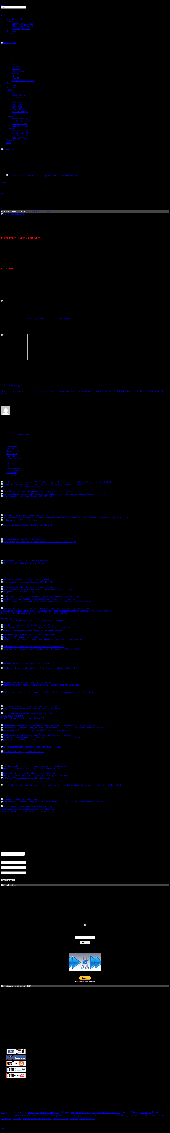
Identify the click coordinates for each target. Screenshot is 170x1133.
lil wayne (85, 1116)
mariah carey (103, 1116)
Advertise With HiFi (14, 19)
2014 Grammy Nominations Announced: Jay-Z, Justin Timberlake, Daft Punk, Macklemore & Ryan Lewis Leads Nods (81, 518)
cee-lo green (18, 391)
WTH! (14, 114)
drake (142, 1113)
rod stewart (11, 475)
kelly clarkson (105, 391)
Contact (9, 33)
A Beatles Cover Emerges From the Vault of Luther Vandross (51, 175)
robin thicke (44, 1119)
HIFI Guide (11, 88)
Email (3, 865)
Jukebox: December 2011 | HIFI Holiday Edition (38, 773)
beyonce (55, 1112)
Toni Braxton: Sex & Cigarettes (35, 580)
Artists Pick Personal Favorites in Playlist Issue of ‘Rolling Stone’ (28, 809)
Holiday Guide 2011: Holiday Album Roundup (48, 775)
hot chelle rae (81, 391)
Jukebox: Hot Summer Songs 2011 (47, 630)
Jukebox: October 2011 (27, 740)
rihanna (32, 1118)
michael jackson (140, 1115)
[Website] (6, 425)
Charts (9, 21)
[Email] (6, 423)
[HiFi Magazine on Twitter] (16, 1071)
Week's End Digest (20, 111)
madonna (96, 1116)
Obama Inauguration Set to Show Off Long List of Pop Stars (64, 608)
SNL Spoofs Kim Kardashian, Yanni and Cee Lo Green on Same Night (46, 541)
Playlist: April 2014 (35, 563)
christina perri (30, 391)
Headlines (159, 1112)
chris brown (105, 1113)
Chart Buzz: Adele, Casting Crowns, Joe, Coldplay (49, 735)
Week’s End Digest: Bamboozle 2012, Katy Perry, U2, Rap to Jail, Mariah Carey (35, 613)
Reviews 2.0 (11, 128)
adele (3, 1112)
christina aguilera (114, 1113)
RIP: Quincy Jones (31, 592)
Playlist (15, 97)
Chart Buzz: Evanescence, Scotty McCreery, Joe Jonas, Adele (54, 737)
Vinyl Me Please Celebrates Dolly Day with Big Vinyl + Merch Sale (46, 599)
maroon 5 (120, 1116)
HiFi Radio (11, 31)
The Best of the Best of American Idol (48, 646)
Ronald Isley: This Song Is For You (42, 706)
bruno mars (85, 1112)
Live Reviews (17, 121)
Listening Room (18, 95)
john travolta (93, 391)
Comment (5, 850)
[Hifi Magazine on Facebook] (16, 1059)
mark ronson (112, 1116)
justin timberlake (32, 1116)
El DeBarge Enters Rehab (12, 716)
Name (3, 860)
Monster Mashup (19, 109)
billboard (65, 1112)
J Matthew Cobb (34, 211)
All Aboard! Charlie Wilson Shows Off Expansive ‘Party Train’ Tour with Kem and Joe (65, 692)
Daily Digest (17, 104)
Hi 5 (13, 92)
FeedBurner (91, 947)
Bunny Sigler (65, 318)
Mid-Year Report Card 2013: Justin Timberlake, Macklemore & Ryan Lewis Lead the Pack (73, 482)
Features (9, 61)
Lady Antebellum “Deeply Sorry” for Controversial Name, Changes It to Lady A (61, 725)
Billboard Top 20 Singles (22, 26)
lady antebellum (123, 391)
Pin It (3, 193)
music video (157, 1116)
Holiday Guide (18, 71)
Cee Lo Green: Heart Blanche (34, 515)
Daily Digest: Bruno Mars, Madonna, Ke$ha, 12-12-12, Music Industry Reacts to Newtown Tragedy (68, 494)
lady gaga (77, 1115)
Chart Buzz (16, 102)
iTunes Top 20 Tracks (21, 28)
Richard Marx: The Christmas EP (36, 778)
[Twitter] (6, 418)
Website (4, 870)
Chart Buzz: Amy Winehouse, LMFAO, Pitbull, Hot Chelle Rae (55, 639)
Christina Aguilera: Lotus (42, 539)
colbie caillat (42, 391)
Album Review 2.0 (20, 131)
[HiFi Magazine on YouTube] (16, 1077)
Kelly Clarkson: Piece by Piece (36, 663)
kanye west (45, 1115)
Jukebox (9, 90)
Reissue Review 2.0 (20, 133)
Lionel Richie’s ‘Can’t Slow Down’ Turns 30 (41, 768)
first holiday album (35, 318)
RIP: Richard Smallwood (42, 587)
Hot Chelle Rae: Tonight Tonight (41, 635)
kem (114, 391)
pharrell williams (17, 1119)
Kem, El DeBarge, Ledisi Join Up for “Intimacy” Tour (24, 718)
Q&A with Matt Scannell (33, 751)
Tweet (3, 182)
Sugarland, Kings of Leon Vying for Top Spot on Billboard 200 (27, 811)
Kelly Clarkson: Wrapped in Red (37, 682)
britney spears (75, 1113)
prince (25, 1119)
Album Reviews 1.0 (20, 119)
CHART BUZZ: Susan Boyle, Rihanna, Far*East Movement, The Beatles (32, 620)
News (8, 100)
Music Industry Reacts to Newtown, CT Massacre (51, 491)
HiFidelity (16, 68)
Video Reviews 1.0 (20, 126)
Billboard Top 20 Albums (22, 24)
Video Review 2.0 (19, 138)
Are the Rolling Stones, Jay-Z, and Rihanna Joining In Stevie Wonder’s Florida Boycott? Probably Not (79, 785)
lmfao (91, 1116)
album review (16, 1112)
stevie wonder (64, 1119)
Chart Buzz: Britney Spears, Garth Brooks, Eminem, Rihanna (54, 668)
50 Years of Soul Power (29, 520)
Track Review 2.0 (19, 135)
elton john (148, 1113)
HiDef (9, 83)
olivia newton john (139, 391)
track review (85, 1118)
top (2, 1128)
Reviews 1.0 (11, 116)
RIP (13, 76)
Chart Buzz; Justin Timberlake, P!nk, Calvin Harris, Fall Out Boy (56, 484)
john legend (10, 1116)
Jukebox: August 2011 (27, 637)
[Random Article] (8, 149)
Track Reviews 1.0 (19, 123)
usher (93, 1119)
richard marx (153, 391)
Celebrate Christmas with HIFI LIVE (36, 496)
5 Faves (15, 64)
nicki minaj (6, 1118)
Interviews (16, 73)
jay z (3, 1116)
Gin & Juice (17, 107)
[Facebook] (6, 421)
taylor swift (74, 1119)
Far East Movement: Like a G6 (14, 618)
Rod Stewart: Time (29, 799)
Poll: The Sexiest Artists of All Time (46, 747)
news (164, 1115)
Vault (8, 142)
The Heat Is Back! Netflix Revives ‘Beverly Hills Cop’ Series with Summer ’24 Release (54, 601)
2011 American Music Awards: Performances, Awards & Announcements (49, 627)
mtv (150, 1116)
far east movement (67, 391)
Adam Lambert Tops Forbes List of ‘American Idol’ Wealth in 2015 (50, 649)
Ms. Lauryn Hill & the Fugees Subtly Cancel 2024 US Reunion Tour (50, 596)
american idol (33, 1112)
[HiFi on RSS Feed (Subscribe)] (16, 1065)
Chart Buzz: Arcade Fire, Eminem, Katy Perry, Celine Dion (54, 685)
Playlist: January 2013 (35, 487)
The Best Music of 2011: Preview (41, 625)
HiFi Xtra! (16, 66)
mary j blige (128, 1116)
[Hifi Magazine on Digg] (16, 1053)
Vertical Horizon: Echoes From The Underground (45, 766)
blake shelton (6, 391)
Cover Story (53, 391)
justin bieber (20, 1116)
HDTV (15, 85)
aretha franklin (46, 1113)
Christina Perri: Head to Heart (35, 561)
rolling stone (53, 1118)
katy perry (56, 1115)
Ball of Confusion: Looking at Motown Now (44, 709)
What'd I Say (17, 78)
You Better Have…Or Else (23, 80)
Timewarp (10, 140)
